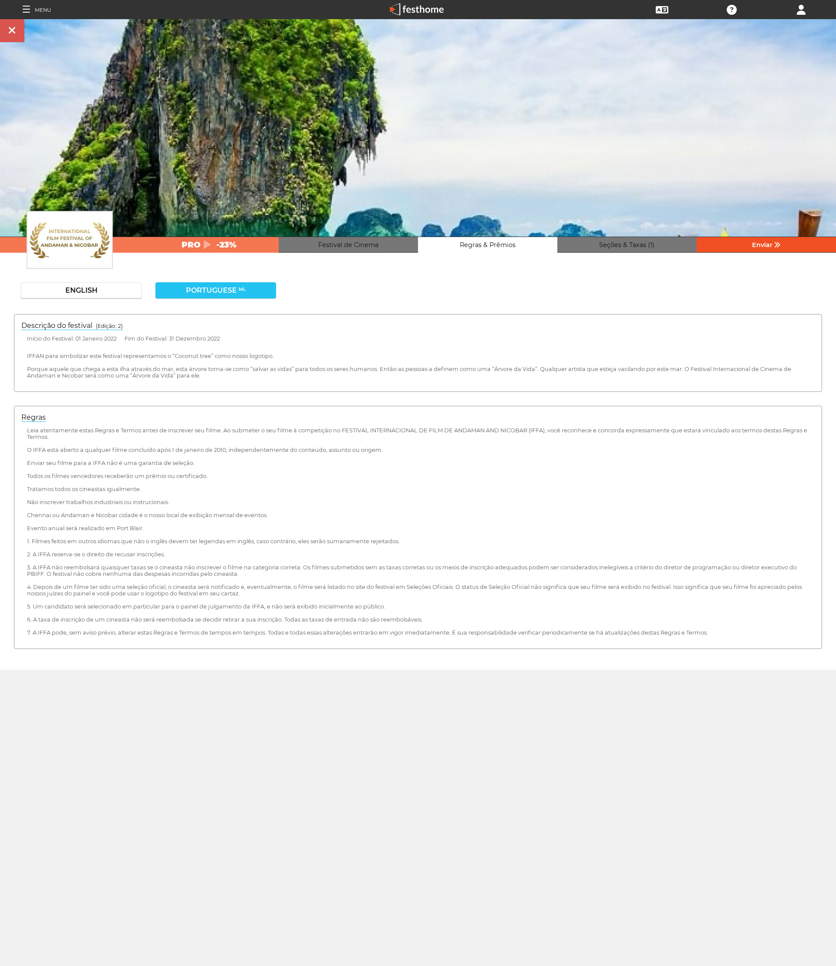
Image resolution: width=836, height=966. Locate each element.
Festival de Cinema (348, 245)
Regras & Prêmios (488, 245)
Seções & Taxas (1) (626, 245)
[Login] (801, 9)
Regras (33, 417)
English (81, 290)
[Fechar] (12, 30)
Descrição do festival (72, 325)
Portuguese (216, 290)
